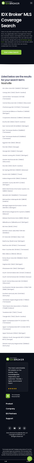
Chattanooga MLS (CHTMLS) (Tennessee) (16, 107)
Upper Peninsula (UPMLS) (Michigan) (14, 333)
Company (10, 408)
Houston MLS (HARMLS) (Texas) (12, 174)
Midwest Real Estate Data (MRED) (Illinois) (16, 218)
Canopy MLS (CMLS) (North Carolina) (14, 92)
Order (28, 461)
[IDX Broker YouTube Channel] (14, 428)
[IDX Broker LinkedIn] (19, 428)
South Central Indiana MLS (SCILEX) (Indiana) (17, 273)
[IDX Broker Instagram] (24, 428)
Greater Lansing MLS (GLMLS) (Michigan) (15, 155)
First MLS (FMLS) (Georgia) (11, 147)
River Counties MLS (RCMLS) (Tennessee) (16, 249)
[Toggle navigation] (31, 3)
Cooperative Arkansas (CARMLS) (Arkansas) (16, 118)
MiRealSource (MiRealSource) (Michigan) (15, 222)
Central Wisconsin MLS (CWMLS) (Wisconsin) (17, 103)
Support (9, 418)
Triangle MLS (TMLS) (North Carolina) (14, 316)
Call (5, 461)
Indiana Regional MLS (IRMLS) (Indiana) (15, 178)
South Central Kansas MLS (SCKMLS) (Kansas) (17, 277)
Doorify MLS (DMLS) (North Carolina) (14, 122)
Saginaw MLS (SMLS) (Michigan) (13, 264)
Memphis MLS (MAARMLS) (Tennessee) (15, 195)
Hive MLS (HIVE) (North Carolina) (13, 166)
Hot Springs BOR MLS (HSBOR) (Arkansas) (15, 170)
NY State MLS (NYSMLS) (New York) (13, 237)
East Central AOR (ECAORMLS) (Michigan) (16, 126)
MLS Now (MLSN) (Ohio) (10, 226)
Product (9, 403)
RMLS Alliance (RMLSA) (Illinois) (12, 254)
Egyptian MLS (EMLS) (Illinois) (12, 143)
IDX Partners (11, 413)
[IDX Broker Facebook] (10, 428)
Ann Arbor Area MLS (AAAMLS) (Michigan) (15, 88)
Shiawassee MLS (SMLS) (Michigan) (14, 268)
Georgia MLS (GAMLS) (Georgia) (13, 151)
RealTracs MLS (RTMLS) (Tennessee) (14, 245)
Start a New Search (11, 52)
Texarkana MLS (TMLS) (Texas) (12, 312)
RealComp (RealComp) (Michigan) (14, 241)
